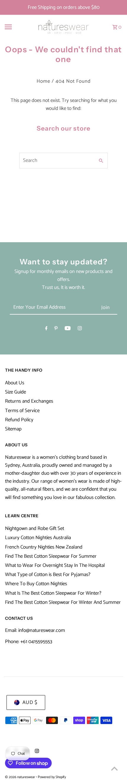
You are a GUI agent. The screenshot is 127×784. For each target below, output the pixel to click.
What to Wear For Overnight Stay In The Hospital (55, 565)
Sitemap (13, 429)
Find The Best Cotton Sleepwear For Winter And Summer (63, 602)
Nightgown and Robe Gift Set (34, 528)
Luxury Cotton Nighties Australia (38, 537)
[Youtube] (68, 330)
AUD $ (30, 702)
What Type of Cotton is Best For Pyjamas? (47, 574)
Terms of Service (22, 410)
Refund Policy (19, 420)
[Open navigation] (16, 26)
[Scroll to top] (114, 768)
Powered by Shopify (52, 777)
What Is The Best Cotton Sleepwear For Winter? (53, 593)
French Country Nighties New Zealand (43, 547)
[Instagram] (80, 330)
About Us (14, 383)
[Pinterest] (56, 330)
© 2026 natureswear (20, 777)
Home (43, 81)
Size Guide (15, 392)
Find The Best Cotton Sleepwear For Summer (51, 556)
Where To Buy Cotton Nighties (36, 584)
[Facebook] (46, 330)
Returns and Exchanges (29, 401)
